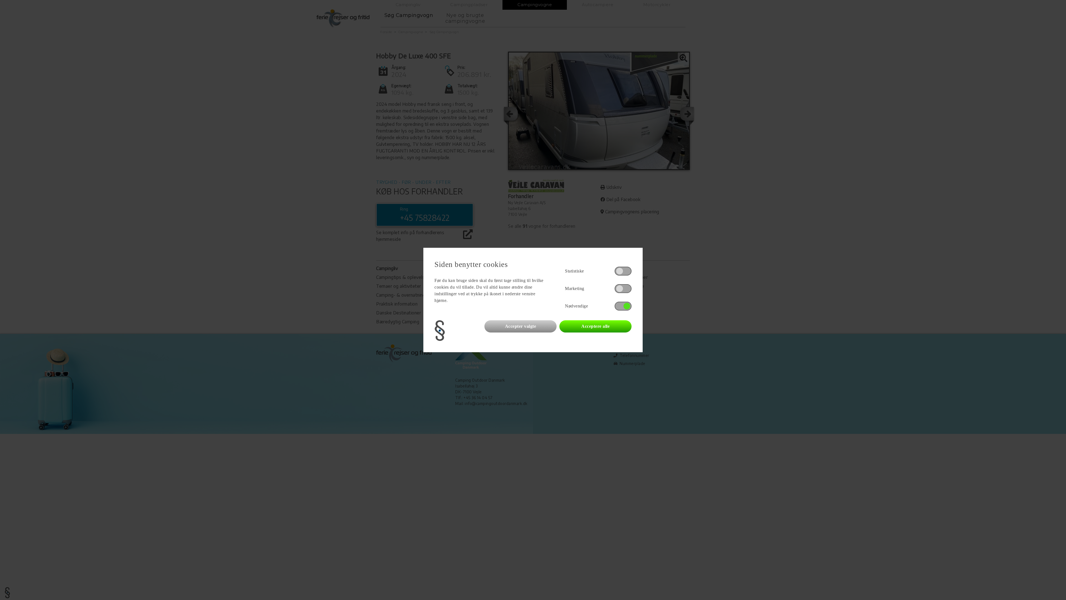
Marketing (574, 288)
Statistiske (574, 271)
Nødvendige (576, 306)
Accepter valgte (520, 326)
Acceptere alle (595, 326)
